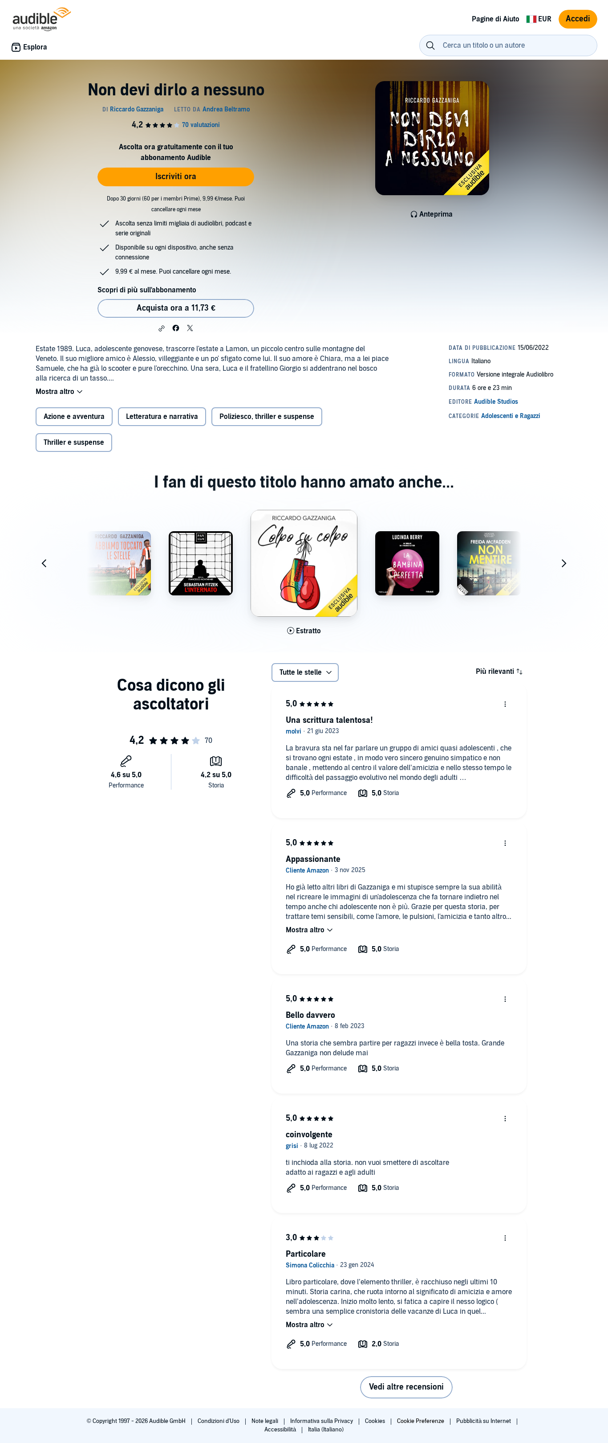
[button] (161, 328)
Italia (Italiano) (326, 1429)
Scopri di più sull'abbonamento (146, 290)
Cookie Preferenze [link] (420, 1421)
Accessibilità (280, 1429)
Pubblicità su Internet (484, 1421)
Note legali (265, 1421)
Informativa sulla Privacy (322, 1421)
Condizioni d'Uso (219, 1421)
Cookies (375, 1421)
